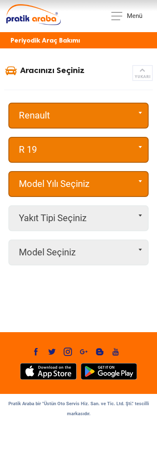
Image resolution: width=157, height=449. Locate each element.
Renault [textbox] (34, 115)
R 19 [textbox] (28, 149)
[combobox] (78, 116)
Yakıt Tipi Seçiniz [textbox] (53, 218)
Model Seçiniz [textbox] (47, 252)
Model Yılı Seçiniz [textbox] (54, 184)
